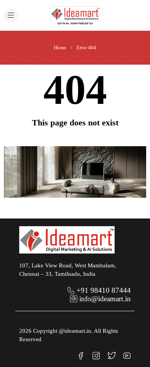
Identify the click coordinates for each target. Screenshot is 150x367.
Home (60, 47)
